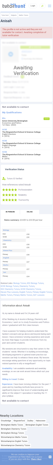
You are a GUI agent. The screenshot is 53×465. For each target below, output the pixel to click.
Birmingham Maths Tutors (12, 425)
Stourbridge (6, 421)
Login (32, 6)
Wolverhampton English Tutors (14, 441)
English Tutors (25, 292)
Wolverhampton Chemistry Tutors (15, 445)
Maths (5, 265)
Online (30, 212)
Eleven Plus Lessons (9, 292)
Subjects (14, 15)
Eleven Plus (7, 250)
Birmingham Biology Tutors (12, 433)
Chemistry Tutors (27, 286)
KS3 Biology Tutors (35, 283)
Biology (6, 230)
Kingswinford (19, 421)
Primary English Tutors (42, 292)
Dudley (30, 421)
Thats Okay (36, 459)
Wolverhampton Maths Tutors (14, 437)
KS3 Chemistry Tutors (10, 289)
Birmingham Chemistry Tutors (13, 429)
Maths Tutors (23, 15)
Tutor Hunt (5, 15)
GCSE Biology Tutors (10, 286)
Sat (4, 272)
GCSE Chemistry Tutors (31, 289)
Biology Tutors (19, 283)
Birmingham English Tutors (37, 425)
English (6, 258)
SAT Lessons (38, 295)
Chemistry (7, 240)
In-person (10, 212)
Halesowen (40, 421)
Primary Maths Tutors (22, 295)
